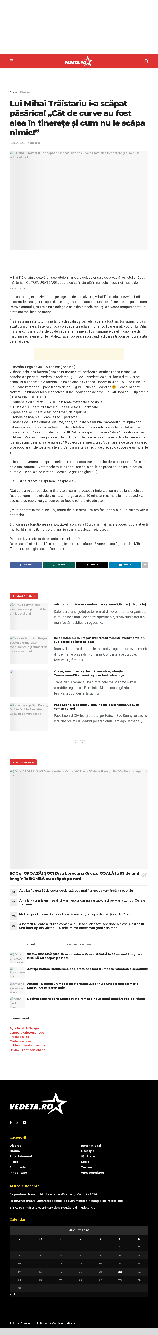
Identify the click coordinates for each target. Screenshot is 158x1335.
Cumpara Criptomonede (27, 1032)
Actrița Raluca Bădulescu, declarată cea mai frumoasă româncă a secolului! (76, 890)
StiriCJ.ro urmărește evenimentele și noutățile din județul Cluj (100, 604)
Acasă (13, 92)
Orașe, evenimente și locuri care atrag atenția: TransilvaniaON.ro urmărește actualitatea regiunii (91, 673)
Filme (14, 1162)
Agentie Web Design (24, 1028)
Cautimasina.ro (20, 1041)
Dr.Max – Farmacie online (27, 1050)
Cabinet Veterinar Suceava (28, 1045)
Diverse (25, 92)
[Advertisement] (79, 27)
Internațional (91, 1145)
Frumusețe (18, 1167)
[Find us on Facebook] (11, 1122)
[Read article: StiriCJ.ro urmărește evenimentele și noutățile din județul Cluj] (29, 616)
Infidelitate (18, 1172)
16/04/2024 (17, 142)
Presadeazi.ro (19, 1037)
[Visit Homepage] (79, 61)
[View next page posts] (82, 743)
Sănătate (88, 1156)
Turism (86, 1167)
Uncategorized (92, 1172)
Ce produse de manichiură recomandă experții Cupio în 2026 (53, 1194)
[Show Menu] (11, 61)
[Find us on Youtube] (24, 1122)
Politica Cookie (20, 1323)
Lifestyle (88, 1151)
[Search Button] (146, 61)
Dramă (15, 1151)
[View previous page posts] (75, 743)
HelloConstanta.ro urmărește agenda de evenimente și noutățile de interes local (67, 1201)
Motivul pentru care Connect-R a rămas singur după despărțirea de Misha (75, 914)
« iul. (13, 1294)
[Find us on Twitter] (17, 1122)
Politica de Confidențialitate (56, 1323)
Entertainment (21, 1156)
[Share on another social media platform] (145, 565)
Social (85, 1162)
